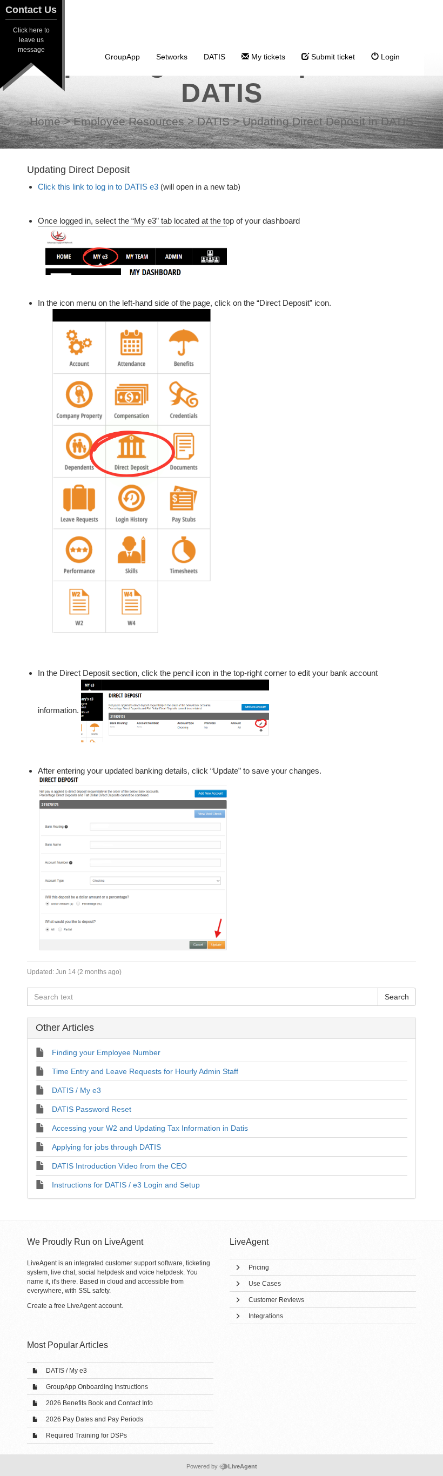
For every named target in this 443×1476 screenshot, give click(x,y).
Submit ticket (332, 56)
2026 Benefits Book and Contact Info (99, 1403)
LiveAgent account (94, 1306)
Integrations (266, 1316)
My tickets (267, 56)
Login (389, 56)
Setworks (171, 56)
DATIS (214, 56)
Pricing (259, 1267)
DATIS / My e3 (66, 1370)
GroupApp (122, 56)
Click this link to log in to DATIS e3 (98, 186)
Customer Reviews (276, 1300)
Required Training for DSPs (86, 1435)
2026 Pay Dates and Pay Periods (94, 1419)
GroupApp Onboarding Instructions (97, 1387)
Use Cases (265, 1283)
